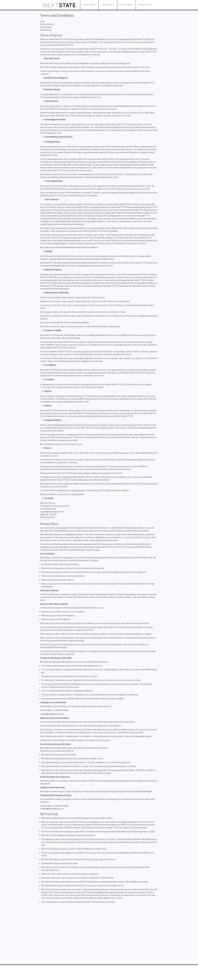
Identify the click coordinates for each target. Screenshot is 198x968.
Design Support (144, 5)
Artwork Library (126, 5)
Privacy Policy (46, 27)
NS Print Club (45, 30)
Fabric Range (107, 5)
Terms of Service (47, 24)
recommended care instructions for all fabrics (79, 247)
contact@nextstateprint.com (52, 511)
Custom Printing (89, 5)
